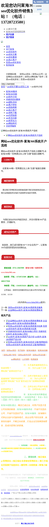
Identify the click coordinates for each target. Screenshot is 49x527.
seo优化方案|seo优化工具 (18, 87)
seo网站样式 (11, 123)
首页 (8, 46)
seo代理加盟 (11, 115)
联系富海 (10, 65)
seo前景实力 (11, 121)
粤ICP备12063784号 (27, 523)
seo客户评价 (11, 105)
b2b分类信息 (35, 489)
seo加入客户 (11, 60)
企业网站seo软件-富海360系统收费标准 (25, 310)
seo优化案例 (11, 57)
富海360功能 (11, 94)
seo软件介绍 (11, 97)
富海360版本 (11, 91)
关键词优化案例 (13, 99)
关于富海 (10, 49)
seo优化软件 (11, 52)
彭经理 (39, 9)
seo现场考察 (11, 107)
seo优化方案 (11, 54)
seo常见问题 (11, 118)
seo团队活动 (11, 102)
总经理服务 (11, 126)
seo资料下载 (11, 113)
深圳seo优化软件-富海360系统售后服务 (25, 307)
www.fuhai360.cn (33, 302)
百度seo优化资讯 (13, 62)
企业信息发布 (24, 489)
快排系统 (7, 493)
